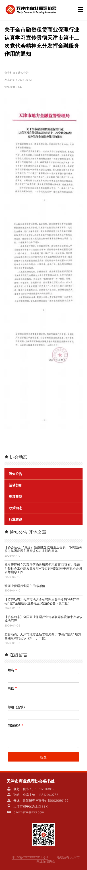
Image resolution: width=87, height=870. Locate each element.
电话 (12, 688)
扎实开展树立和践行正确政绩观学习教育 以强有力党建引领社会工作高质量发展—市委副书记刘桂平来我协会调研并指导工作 (43, 568)
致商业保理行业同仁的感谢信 (24, 586)
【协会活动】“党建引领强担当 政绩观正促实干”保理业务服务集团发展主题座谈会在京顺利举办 (43, 549)
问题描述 (15, 725)
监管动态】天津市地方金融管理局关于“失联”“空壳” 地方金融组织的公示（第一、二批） (42, 636)
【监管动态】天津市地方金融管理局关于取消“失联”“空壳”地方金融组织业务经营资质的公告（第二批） (41, 601)
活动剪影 (15, 485)
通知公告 (23, 72)
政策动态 (15, 508)
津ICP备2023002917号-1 (30, 857)
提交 (43, 757)
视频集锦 (15, 497)
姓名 (12, 670)
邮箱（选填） (17, 707)
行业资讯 (15, 519)
